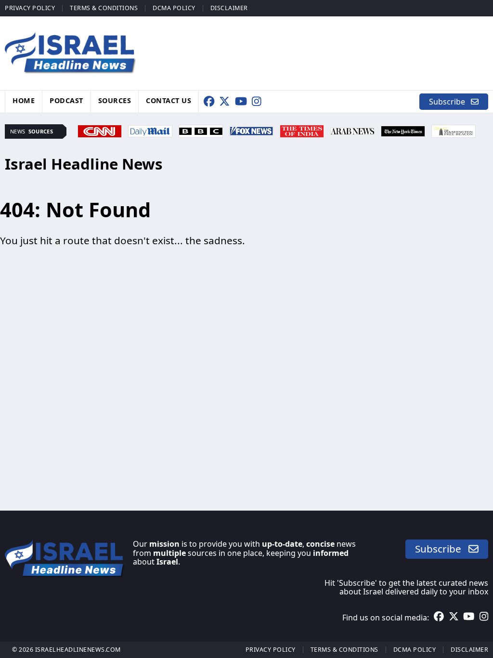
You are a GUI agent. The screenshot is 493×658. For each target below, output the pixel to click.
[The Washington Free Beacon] (453, 130)
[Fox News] (251, 130)
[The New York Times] (403, 130)
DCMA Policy (174, 8)
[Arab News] (352, 130)
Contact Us (168, 100)
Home (24, 100)
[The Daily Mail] (150, 130)
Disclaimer (229, 8)
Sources (114, 100)
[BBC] (201, 130)
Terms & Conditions (104, 8)
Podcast (66, 100)
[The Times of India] (302, 130)
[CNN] (100, 130)
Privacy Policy (30, 8)
